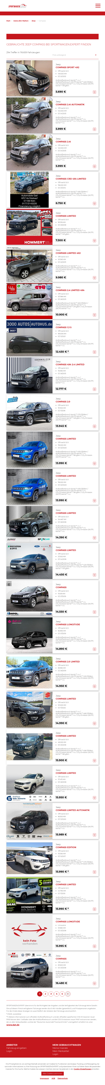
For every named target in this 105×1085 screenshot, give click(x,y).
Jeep (33, 21)
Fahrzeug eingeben (16, 1048)
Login (9, 1051)
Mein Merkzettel (60, 1051)
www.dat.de (12, 1025)
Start (8, 21)
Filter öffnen (52, 36)
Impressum (44, 1078)
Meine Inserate (60, 1048)
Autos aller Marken (20, 21)
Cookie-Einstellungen (82, 1069)
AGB (53, 1078)
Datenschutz (63, 1078)
